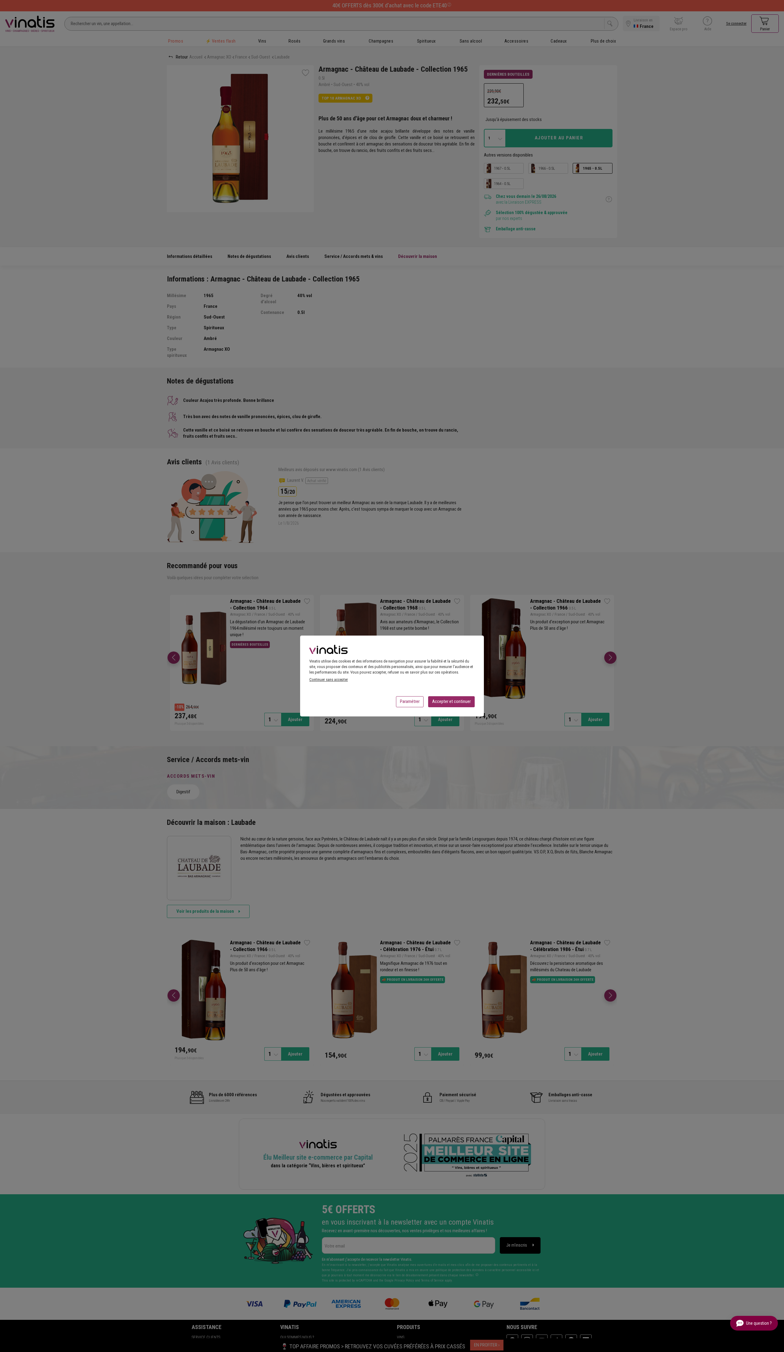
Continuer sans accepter (328, 679)
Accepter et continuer (451, 701)
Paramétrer (410, 701)
